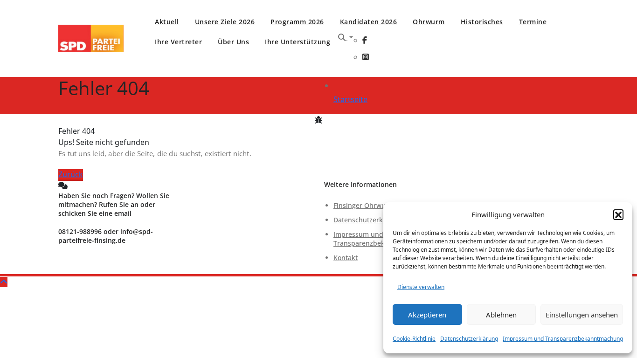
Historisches (482, 21)
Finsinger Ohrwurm (364, 205)
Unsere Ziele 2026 (225, 21)
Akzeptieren (427, 314)
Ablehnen (501, 314)
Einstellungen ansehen (582, 314)
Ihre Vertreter (178, 41)
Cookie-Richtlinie (414, 339)
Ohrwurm (429, 21)
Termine (533, 21)
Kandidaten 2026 (368, 21)
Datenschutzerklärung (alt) (375, 219)
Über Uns (233, 41)
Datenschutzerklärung (469, 339)
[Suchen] (345, 37)
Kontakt (345, 257)
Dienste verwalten (420, 287)
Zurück (70, 174)
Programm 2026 (297, 21)
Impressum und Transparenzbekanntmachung (563, 339)
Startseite (350, 99)
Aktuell (167, 21)
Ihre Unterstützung (297, 41)
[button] (618, 214)
